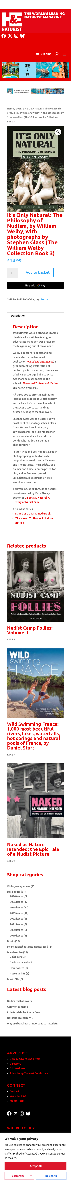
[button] (58, 132)
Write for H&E (18, 1096)
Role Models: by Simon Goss (23, 1012)
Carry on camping (17, 1006)
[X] (10, 36)
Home (10, 108)
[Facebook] (3, 36)
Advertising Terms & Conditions (29, 1073)
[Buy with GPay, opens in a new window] (35, 285)
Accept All (35, 1166)
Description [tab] (18, 315)
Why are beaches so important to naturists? (32, 1023)
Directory (15, 1063)
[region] (35, 1158)
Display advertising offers (25, 1058)
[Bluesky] (22, 36)
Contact (14, 1091)
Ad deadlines (17, 1068)
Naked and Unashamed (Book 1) (34, 513)
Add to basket (38, 272)
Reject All (51, 1175)
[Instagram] (16, 36)
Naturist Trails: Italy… (20, 1017)
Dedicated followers (19, 1001)
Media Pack (17, 1100)
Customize (18, 1175)
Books (19, 108)
